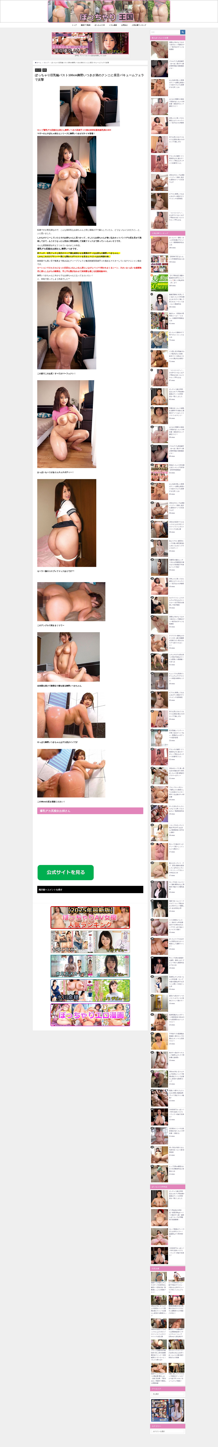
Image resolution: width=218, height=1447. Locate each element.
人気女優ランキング (139, 25)
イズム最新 (113, 25)
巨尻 (44, 70)
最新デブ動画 (85, 25)
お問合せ (124, 25)
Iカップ (38, 70)
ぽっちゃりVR (100, 25)
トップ (74, 25)
